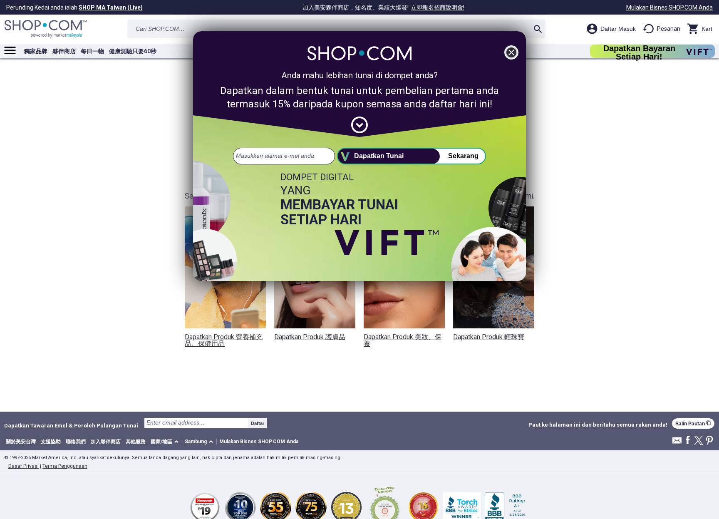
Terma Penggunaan (64, 466)
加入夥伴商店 (106, 442)
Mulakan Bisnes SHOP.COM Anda (669, 7)
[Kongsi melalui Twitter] (698, 441)
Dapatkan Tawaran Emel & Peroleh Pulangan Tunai (71, 425)
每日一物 (92, 51)
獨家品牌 (35, 51)
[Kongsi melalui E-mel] (677, 443)
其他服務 (136, 442)
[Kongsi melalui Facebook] (687, 440)
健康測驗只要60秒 (132, 51)
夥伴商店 (64, 51)
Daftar (257, 423)
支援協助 (51, 442)
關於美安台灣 (21, 442)
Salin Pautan (693, 423)
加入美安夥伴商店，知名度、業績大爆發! (383, 7)
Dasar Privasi (23, 466)
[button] (166, 441)
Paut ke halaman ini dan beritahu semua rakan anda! (597, 425)
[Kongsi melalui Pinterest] (709, 441)
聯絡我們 (76, 442)
